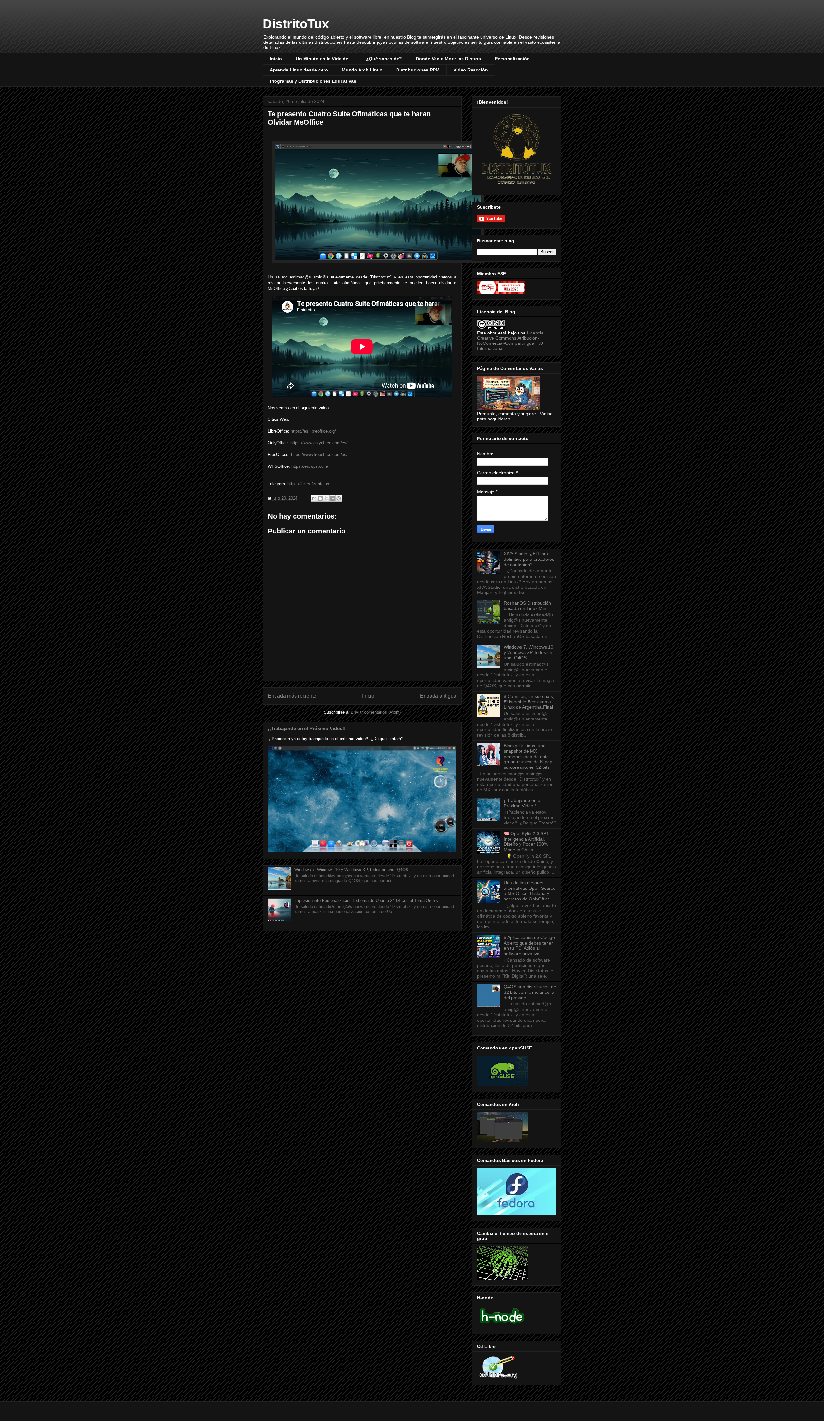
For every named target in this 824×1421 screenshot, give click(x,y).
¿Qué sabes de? (384, 58)
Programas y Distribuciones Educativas (313, 81)
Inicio (276, 58)
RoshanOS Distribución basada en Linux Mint (527, 605)
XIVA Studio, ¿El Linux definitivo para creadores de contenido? (529, 559)
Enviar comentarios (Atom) (376, 712)
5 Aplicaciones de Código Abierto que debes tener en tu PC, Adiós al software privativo (529, 945)
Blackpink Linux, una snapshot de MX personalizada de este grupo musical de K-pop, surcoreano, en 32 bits (529, 756)
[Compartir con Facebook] (332, 498)
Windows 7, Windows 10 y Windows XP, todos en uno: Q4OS (351, 869)
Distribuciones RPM (418, 69)
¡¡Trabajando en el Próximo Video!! (307, 728)
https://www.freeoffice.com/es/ (319, 454)
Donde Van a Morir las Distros (448, 58)
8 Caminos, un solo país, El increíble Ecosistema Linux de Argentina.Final (529, 702)
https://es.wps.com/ (309, 466)
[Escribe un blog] (320, 498)
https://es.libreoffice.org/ (313, 431)
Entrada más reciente (292, 696)
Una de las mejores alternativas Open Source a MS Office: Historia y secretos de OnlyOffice (530, 890)
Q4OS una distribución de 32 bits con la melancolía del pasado (530, 992)
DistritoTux (296, 24)
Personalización (512, 58)
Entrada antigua (438, 696)
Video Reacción (471, 69)
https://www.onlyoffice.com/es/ (319, 442)
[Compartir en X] (326, 498)
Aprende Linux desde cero (299, 69)
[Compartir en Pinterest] (338, 498)
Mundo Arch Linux (362, 69)
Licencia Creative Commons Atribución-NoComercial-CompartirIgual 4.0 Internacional (510, 340)
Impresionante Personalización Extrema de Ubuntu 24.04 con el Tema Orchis (366, 900)
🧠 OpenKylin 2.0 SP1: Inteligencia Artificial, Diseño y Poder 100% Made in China (527, 841)
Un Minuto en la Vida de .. (324, 58)
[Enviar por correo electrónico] (314, 498)
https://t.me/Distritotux (308, 483)
